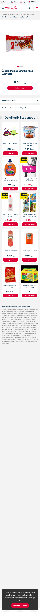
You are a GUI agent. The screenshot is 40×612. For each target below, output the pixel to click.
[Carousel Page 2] (20, 66)
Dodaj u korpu (20, 88)
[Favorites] (33, 7)
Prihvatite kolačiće (20, 605)
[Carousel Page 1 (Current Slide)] (18, 66)
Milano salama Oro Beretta (10, 250)
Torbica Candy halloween (10, 143)
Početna (4, 15)
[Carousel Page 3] (22, 66)
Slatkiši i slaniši (15, 15)
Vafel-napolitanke (29, 15)
